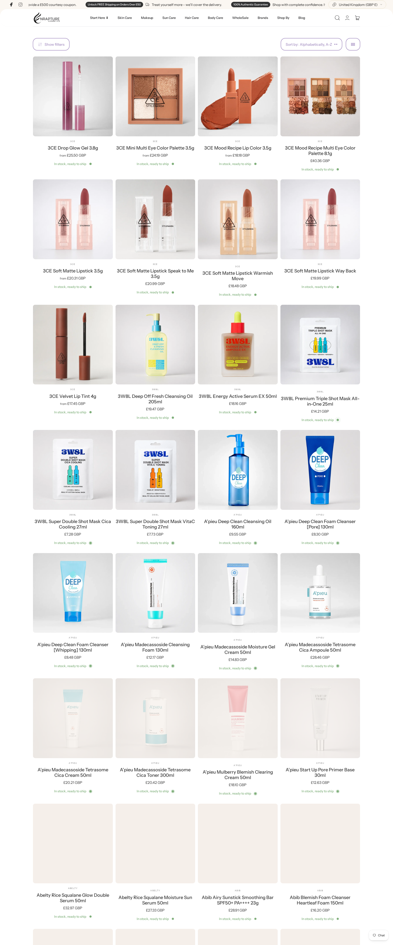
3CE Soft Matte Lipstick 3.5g (73, 271)
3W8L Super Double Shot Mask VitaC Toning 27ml (155, 524)
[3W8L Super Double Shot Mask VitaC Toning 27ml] (155, 470)
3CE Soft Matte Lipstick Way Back (320, 271)
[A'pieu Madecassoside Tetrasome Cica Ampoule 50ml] (320, 593)
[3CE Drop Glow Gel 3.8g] (73, 96)
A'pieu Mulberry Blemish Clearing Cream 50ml (238, 774)
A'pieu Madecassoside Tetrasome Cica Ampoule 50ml (320, 647)
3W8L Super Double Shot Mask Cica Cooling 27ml (73, 524)
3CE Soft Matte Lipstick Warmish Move (237, 275)
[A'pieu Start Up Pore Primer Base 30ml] (320, 718)
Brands (263, 18)
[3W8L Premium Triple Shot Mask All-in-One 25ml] (320, 345)
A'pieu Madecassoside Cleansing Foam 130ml (155, 647)
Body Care (215, 18)
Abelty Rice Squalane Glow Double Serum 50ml (73, 897)
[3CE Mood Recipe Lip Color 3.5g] (238, 96)
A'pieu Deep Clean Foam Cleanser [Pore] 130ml (320, 524)
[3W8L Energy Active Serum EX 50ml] (238, 345)
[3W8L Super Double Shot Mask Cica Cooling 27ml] (73, 470)
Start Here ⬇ (99, 18)
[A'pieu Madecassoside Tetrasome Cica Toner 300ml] (155, 718)
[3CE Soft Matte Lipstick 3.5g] (73, 219)
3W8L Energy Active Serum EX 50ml (238, 396)
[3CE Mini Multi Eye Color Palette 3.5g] (155, 96)
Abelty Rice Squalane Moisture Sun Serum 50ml (155, 900)
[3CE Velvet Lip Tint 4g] (73, 345)
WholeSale (240, 18)
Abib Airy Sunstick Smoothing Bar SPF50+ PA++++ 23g (238, 900)
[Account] (347, 18)
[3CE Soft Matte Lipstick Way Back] (320, 219)
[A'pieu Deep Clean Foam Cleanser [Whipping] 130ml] (73, 593)
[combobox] (357, 4)
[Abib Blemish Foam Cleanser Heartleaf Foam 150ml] (320, 844)
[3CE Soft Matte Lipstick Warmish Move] (238, 219)
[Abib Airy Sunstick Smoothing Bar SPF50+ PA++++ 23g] (238, 844)
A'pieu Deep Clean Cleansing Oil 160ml (237, 524)
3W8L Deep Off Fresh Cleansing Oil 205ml (155, 399)
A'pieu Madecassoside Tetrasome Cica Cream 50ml (73, 772)
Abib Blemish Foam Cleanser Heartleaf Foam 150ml (320, 900)
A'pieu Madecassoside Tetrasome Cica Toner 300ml (155, 772)
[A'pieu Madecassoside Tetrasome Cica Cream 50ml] (73, 718)
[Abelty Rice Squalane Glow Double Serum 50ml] (73, 844)
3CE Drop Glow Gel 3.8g (73, 148)
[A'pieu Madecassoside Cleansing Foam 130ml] (155, 593)
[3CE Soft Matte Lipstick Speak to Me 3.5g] (155, 219)
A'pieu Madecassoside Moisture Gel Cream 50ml (237, 649)
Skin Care (125, 18)
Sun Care (169, 18)
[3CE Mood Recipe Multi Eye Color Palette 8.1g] (320, 96)
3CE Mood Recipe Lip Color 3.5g (237, 148)
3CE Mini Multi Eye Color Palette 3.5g (155, 148)
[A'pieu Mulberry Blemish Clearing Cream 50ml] (238, 718)
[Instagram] (20, 4)
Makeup (147, 18)
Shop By (283, 18)
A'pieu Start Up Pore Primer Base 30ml (320, 772)
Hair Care (192, 18)
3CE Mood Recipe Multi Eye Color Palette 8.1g (320, 150)
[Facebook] (11, 4)
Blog (301, 18)
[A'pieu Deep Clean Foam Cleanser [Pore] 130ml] (320, 470)
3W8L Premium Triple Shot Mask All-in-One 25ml (320, 401)
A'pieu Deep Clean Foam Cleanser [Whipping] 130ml (72, 647)
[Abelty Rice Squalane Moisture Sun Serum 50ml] (155, 844)
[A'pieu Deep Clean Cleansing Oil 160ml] (238, 470)
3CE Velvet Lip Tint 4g (72, 396)
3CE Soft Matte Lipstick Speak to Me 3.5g (155, 273)
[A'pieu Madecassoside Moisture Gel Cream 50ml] (238, 593)
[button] (337, 18)
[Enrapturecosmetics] (46, 18)
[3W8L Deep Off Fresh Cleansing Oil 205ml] (155, 345)
